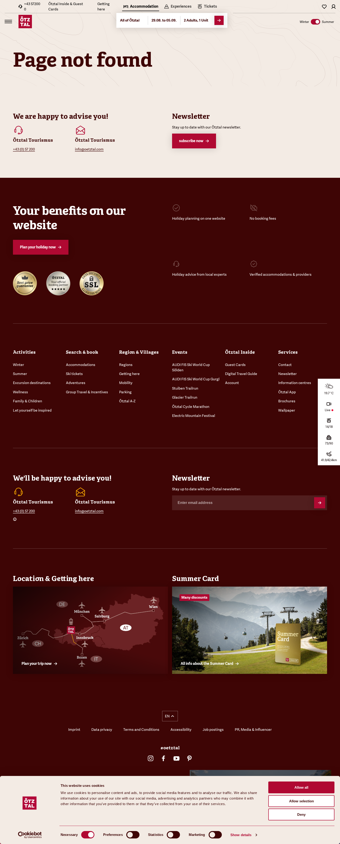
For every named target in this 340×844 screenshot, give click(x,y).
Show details (240, 835)
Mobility (126, 382)
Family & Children (27, 401)
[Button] (319, 502)
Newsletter (287, 373)
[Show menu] (8, 21)
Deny (301, 814)
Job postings (213, 729)
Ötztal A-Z (127, 401)
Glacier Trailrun (184, 397)
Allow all (301, 787)
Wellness (20, 392)
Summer (20, 373)
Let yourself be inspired (32, 410)
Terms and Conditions (141, 729)
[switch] (132, 834)
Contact (285, 364)
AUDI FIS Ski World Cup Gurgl (195, 379)
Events (179, 352)
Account (232, 382)
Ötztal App (287, 392)
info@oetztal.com (89, 149)
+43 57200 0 (32, 6)
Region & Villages (139, 352)
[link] (207, 7)
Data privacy (101, 729)
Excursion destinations (32, 382)
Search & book (82, 352)
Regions (126, 364)
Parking (125, 392)
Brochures (286, 401)
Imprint (74, 729)
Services (288, 352)
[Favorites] (324, 6)
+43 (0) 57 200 (24, 149)
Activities (24, 352)
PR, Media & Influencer (253, 729)
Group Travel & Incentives (87, 392)
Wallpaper (286, 410)
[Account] (333, 6)
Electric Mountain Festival (193, 415)
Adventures (75, 382)
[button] (170, 716)
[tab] (140, 7)
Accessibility (181, 729)
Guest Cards (235, 364)
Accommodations (80, 364)
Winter (18, 364)
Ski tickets (74, 373)
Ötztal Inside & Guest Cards (65, 6)
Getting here (103, 6)
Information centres (294, 382)
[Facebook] (163, 758)
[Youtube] (176, 758)
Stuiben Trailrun (185, 388)
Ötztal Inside (240, 352)
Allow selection (301, 801)
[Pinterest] (189, 758)
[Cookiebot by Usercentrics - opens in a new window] (30, 834)
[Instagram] (150, 758)
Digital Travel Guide (241, 373)
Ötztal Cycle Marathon (190, 406)
